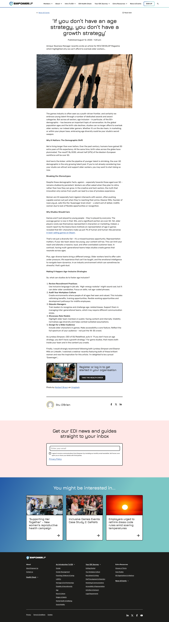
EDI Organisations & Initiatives (124, 575)
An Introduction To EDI (64, 564)
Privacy (28, 615)
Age (57, 590)
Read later (128, 13)
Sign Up (149, 4)
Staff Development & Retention (95, 579)
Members (47, 4)
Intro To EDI (69, 4)
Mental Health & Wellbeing (64, 601)
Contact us (29, 572)
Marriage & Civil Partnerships (65, 583)
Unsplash (75, 387)
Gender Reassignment (63, 572)
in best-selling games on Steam (60, 233)
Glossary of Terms (121, 568)
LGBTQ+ (58, 579)
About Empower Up (32, 568)
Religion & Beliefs (61, 597)
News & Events (135, 4)
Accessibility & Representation (95, 586)
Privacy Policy (55, 459)
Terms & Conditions (39, 615)
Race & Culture (60, 593)
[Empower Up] (21, 4)
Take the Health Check (92, 378)
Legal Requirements (92, 593)
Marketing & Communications (95, 583)
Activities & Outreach (92, 590)
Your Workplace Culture (93, 572)
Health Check (31, 577)
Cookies (50, 615)
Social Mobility (60, 604)
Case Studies (119, 572)
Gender (58, 568)
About (58, 4)
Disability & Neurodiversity (64, 586)
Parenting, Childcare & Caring (65, 575)
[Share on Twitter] (116, 404)
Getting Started (90, 568)
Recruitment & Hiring (92, 575)
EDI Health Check (85, 4)
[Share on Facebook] (111, 404)
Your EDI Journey (101, 4)
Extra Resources (119, 4)
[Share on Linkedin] (121, 404)
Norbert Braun (61, 387)
